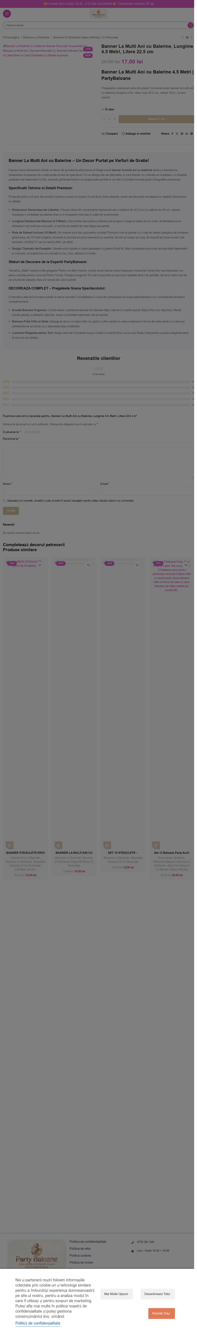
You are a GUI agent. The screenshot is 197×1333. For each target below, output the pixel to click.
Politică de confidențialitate (37, 1323)
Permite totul (161, 1313)
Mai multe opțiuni (116, 1294)
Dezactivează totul (157, 1294)
